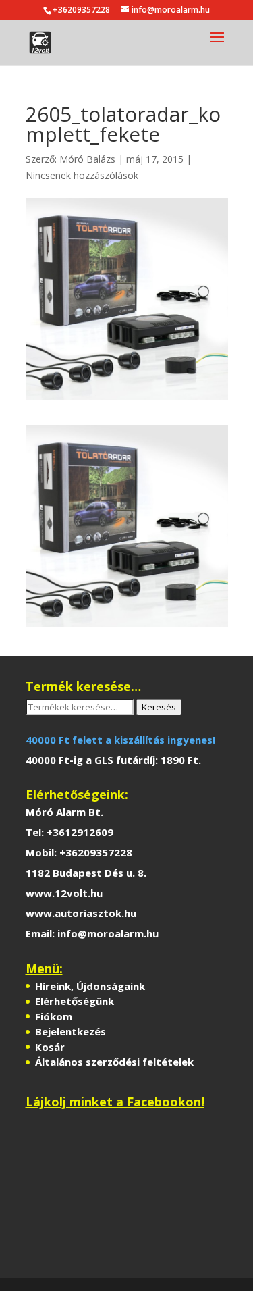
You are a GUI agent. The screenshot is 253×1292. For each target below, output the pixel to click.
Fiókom (53, 1016)
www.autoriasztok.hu (81, 913)
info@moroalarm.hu (108, 933)
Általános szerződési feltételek (114, 1061)
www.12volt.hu (64, 893)
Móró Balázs (87, 159)
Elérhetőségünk (74, 1001)
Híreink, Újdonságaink (90, 986)
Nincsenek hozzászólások (82, 175)
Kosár (50, 1047)
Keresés (159, 707)
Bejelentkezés (70, 1031)
